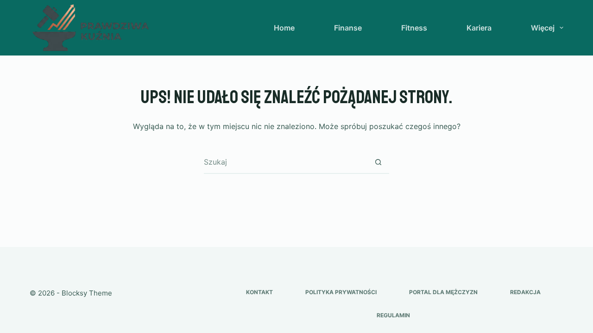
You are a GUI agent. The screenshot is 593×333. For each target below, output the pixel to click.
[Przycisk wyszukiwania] (378, 162)
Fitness (414, 27)
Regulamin (393, 315)
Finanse (348, 27)
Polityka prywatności (341, 292)
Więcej (543, 27)
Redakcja (525, 292)
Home (284, 27)
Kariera (479, 27)
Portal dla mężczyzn (443, 292)
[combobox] (285, 161)
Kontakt (259, 292)
